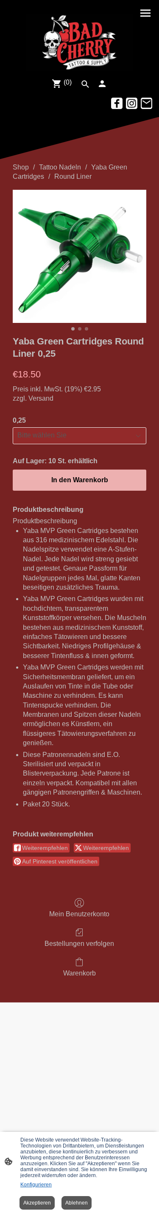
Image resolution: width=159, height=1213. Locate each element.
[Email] (146, 103)
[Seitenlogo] (79, 42)
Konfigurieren (36, 1185)
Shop (21, 167)
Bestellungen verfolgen (79, 943)
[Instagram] (131, 103)
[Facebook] (117, 103)
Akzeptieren (37, 1203)
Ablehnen (76, 1203)
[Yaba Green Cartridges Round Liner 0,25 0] (79, 256)
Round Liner (73, 176)
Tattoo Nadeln (60, 167)
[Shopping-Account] (102, 84)
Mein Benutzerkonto (79, 914)
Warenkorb (79, 973)
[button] (85, 84)
